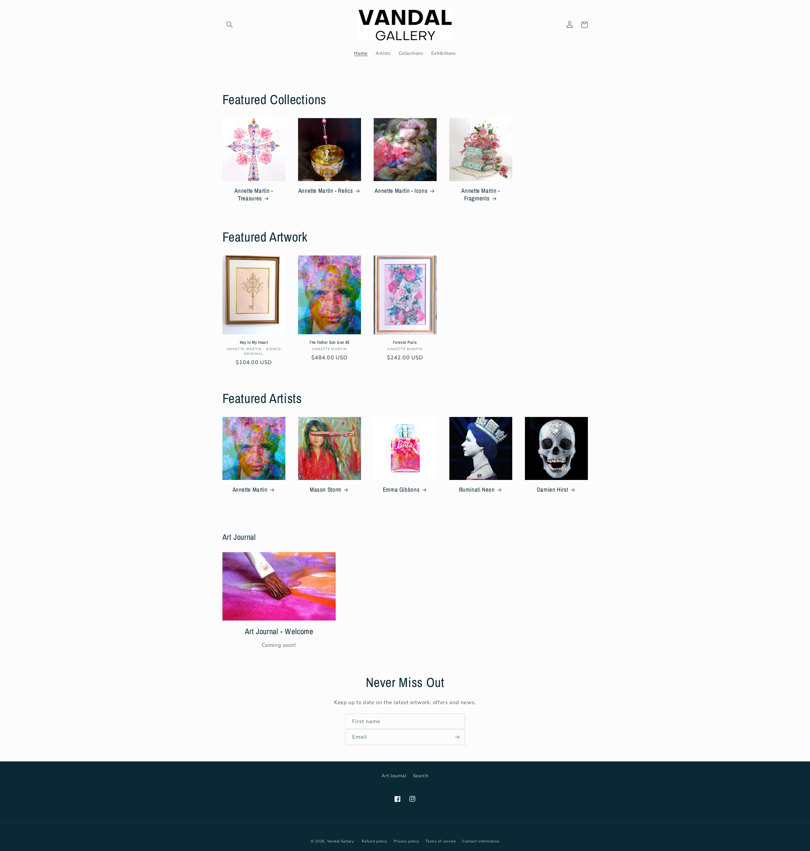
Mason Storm (325, 490)
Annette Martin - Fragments (480, 194)
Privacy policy (406, 841)
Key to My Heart (254, 342)
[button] (229, 24)
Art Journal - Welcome (279, 631)
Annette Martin (250, 490)
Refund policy (374, 841)
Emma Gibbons (401, 490)
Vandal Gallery (340, 841)
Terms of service (441, 841)
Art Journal (394, 775)
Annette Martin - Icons (401, 191)
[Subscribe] (457, 737)
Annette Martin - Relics (325, 191)
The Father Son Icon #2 (329, 342)
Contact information (480, 841)
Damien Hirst (552, 490)
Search (420, 775)
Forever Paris (405, 342)
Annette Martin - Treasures (253, 194)
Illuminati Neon (477, 490)
